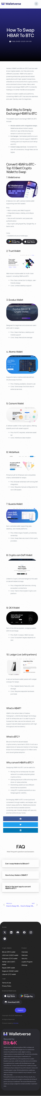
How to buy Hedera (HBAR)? (16, 875)
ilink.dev (16, 1023)
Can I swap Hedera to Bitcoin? (17, 863)
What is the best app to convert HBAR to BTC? (18, 887)
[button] (36, 4)
